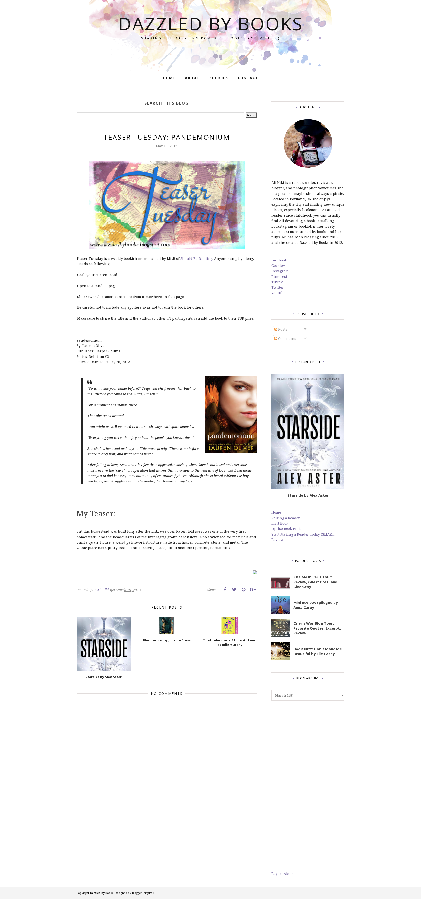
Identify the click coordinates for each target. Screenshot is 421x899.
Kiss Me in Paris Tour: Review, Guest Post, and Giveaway (315, 582)
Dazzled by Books (210, 23)
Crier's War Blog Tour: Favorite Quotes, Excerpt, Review (317, 628)
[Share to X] (234, 589)
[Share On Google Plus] (253, 589)
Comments (286, 338)
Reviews (278, 539)
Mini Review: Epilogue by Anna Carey (315, 605)
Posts (282, 329)
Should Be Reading (196, 258)
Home (276, 512)
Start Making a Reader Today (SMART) (303, 534)
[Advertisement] (307, 786)
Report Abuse (282, 873)
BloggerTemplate (143, 893)
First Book (279, 523)
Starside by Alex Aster (308, 495)
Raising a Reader (285, 518)
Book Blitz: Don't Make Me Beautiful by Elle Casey (317, 651)
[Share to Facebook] (225, 589)
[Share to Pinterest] (243, 589)
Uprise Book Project (288, 528)
